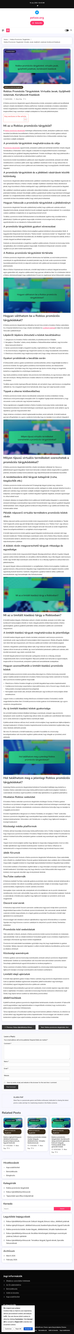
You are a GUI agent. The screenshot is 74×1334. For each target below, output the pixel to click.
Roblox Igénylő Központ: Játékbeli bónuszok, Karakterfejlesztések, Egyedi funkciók (12, 1140)
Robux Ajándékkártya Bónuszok (18, 1192)
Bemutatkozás (11, 1171)
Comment (7, 1043)
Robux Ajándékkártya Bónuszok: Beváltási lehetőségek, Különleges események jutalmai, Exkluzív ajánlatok (36, 1234)
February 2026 (11, 1260)
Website (6, 1075)
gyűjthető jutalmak (49, 328)
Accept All (28, 1329)
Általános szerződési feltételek (18, 1281)
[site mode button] (67, 30)
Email (6, 1068)
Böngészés (10, 1175)
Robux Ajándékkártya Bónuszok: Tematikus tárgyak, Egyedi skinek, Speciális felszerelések (35, 1241)
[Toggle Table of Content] (24, 119)
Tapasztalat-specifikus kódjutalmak (19, 1196)
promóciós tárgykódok (12, 148)
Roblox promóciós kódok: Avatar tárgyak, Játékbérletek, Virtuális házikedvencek (37, 1140)
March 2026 (10, 1256)
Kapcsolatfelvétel (13, 1167)
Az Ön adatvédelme (13, 1285)
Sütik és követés (12, 1293)
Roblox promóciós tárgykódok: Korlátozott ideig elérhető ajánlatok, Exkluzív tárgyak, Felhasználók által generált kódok (61, 1142)
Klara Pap (19, 99)
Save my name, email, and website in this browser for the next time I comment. (32, 1082)
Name (6, 1061)
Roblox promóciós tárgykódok (13, 87)
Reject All (18, 1329)
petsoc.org (37, 18)
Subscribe (38, 23)
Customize (8, 1329)
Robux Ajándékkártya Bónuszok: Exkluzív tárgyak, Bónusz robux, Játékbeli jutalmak (37, 1221)
